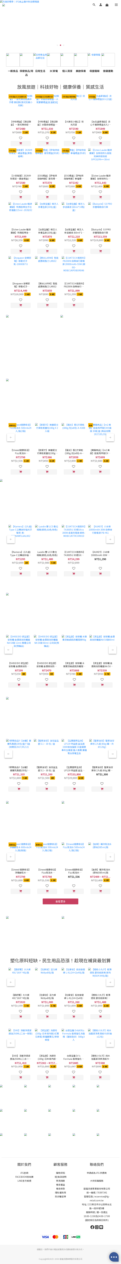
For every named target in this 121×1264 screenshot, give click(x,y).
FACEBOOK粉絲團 (24, 1176)
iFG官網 (24, 1172)
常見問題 (60, 1180)
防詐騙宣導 (60, 1196)
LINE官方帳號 (24, 1180)
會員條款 (60, 1188)
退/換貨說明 (60, 1176)
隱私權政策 (60, 1192)
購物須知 (60, 1172)
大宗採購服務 (96, 1180)
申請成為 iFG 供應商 (97, 1172)
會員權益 (60, 1184)
